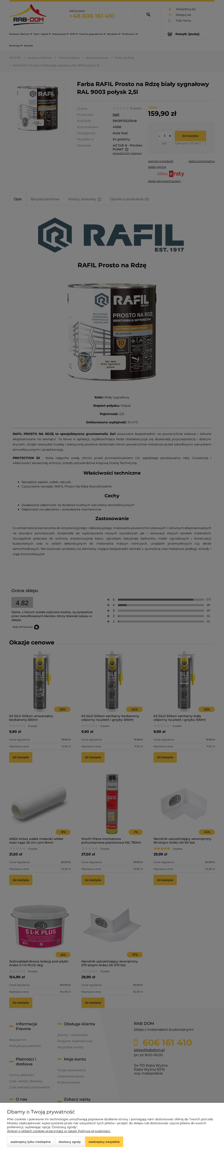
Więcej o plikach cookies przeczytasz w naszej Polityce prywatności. (59, 1131)
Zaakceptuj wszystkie (104, 1141)
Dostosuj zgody (70, 1141)
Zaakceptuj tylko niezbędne (30, 1141)
